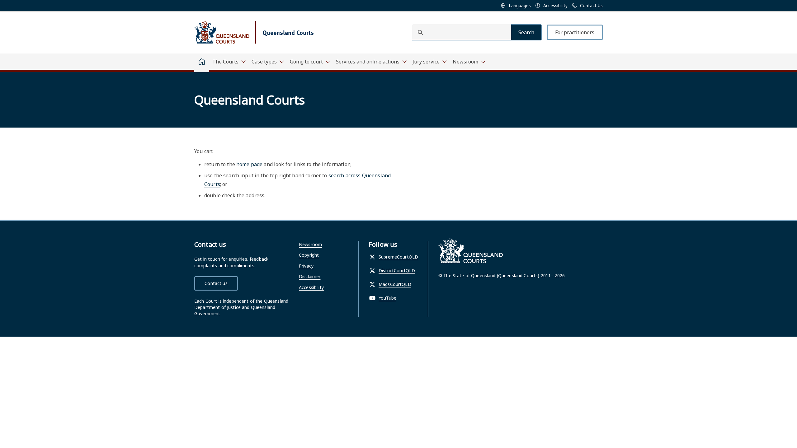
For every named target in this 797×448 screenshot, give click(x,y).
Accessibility (311, 287)
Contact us (216, 283)
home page (249, 164)
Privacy (306, 266)
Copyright (309, 255)
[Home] (201, 63)
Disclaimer (309, 276)
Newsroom (310, 244)
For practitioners (574, 32)
